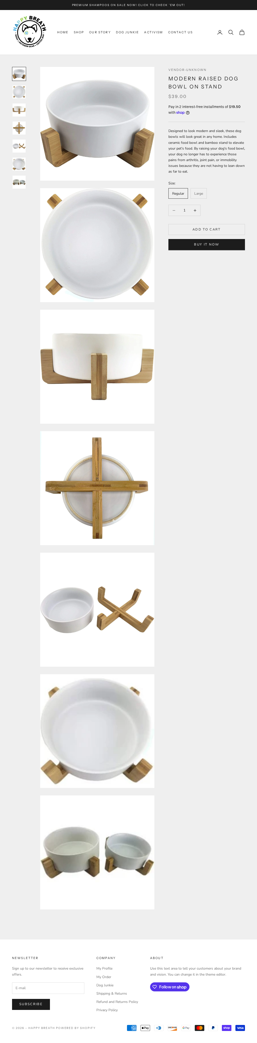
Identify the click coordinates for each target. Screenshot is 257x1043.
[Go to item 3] (19, 110)
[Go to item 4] (19, 128)
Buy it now (206, 244)
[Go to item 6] (19, 164)
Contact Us (180, 32)
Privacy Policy (107, 1010)
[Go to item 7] (19, 182)
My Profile (104, 968)
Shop (79, 32)
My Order (103, 977)
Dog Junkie (127, 32)
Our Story (100, 32)
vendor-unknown (187, 70)
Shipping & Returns (111, 993)
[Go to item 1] (19, 74)
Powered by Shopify (76, 1028)
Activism (153, 32)
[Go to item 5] (19, 146)
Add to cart (206, 229)
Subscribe (31, 1004)
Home (63, 32)
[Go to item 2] (19, 92)
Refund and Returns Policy (117, 1001)
